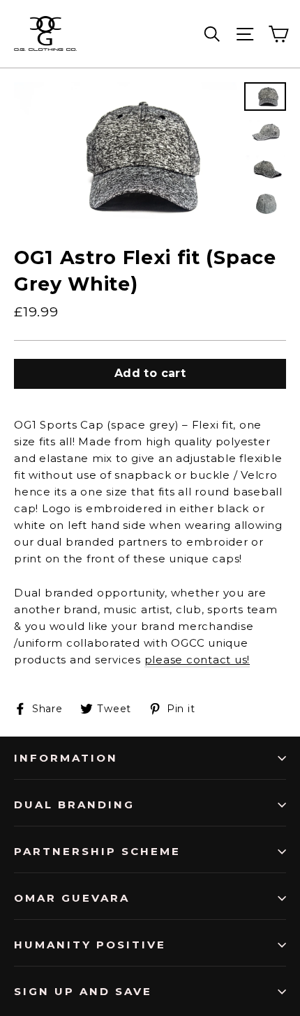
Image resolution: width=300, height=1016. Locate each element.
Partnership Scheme (97, 851)
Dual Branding (74, 804)
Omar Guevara (72, 898)
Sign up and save (83, 991)
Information (66, 757)
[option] (125, 154)
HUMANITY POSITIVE (90, 944)
